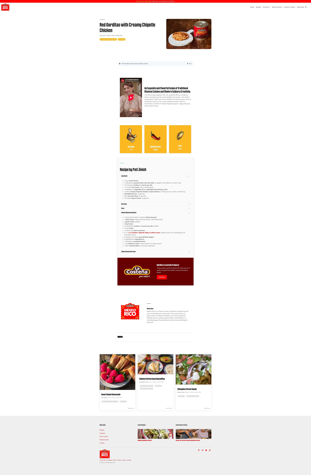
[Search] (306, 7)
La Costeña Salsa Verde (146, 386)
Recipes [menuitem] (102, 430)
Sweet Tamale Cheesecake (110, 394)
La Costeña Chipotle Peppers (108, 39)
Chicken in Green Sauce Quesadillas (152, 379)
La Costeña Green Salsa (146, 388)
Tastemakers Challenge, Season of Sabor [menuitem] (110, 460)
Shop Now (300, 7)
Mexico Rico (180, 392)
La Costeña (121, 39)
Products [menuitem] (102, 433)
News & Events (277, 7)
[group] (155, 63)
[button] (119, 63)
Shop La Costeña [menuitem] (126, 460)
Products (266, 7)
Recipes (258, 7)
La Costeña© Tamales (193, 396)
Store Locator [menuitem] (104, 436)
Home (252, 7)
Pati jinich (103, 35)
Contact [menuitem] (102, 443)
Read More (131, 408)
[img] (187, 64)
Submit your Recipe (143, 1)
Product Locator (289, 7)
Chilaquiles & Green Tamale (187, 389)
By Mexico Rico (143, 382)
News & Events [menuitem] (104, 440)
